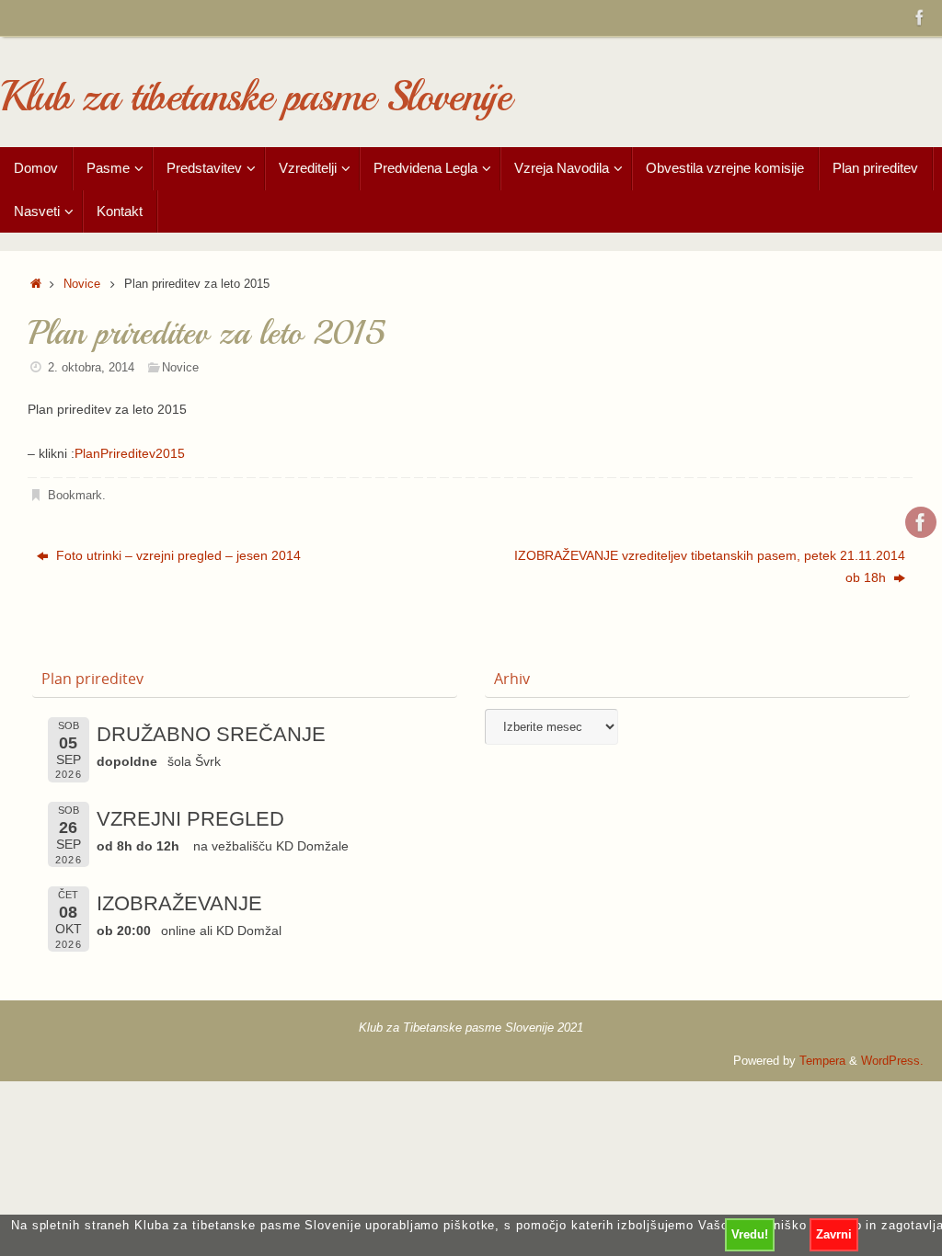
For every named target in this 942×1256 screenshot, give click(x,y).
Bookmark (75, 495)
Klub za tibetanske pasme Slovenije (255, 97)
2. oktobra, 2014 (91, 367)
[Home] (36, 284)
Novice (81, 284)
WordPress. (892, 1061)
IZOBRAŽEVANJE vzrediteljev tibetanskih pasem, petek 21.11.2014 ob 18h (709, 566)
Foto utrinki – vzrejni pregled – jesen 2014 (176, 555)
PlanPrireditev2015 (130, 453)
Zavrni (834, 1234)
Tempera (822, 1061)
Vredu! (749, 1234)
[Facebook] (920, 17)
